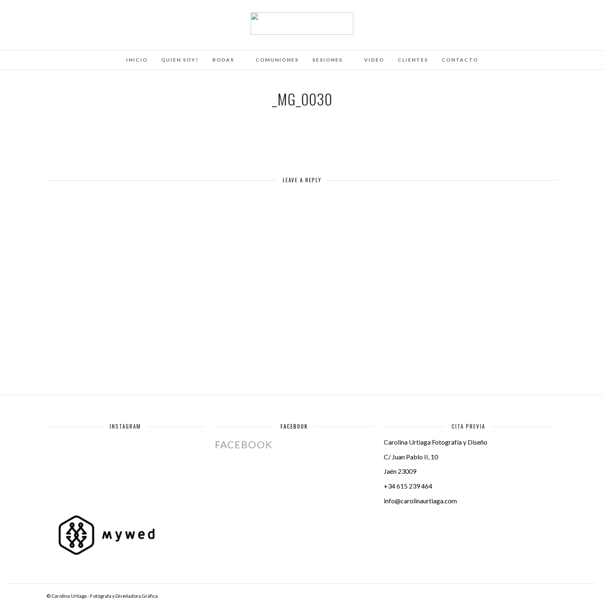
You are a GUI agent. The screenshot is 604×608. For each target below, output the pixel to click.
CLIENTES (413, 60)
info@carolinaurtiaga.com (420, 501)
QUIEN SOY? (180, 60)
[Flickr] (62, 17)
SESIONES (327, 60)
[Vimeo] (73, 17)
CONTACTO (460, 60)
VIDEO (374, 60)
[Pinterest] (84, 17)
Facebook (294, 426)
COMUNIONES (277, 60)
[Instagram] (95, 17)
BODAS (223, 60)
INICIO (137, 60)
